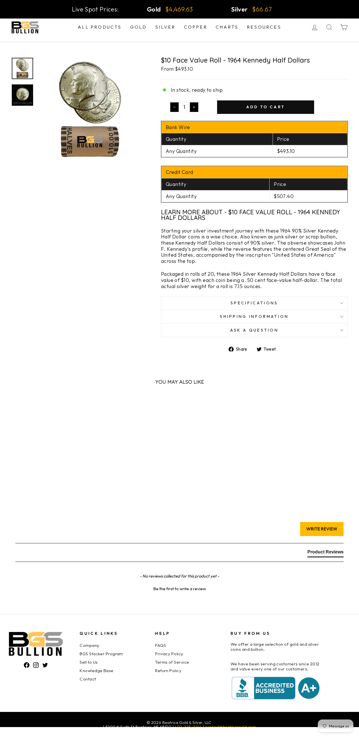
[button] (179, 588)
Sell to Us (89, 662)
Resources (264, 27)
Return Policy (168, 670)
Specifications (254, 302)
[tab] (325, 553)
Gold (138, 27)
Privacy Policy (169, 653)
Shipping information (254, 316)
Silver (165, 27)
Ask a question (254, 330)
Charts (227, 27)
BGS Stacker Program (101, 653)
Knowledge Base (96, 670)
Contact (88, 679)
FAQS (160, 645)
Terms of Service (172, 662)
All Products (99, 27)
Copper (195, 27)
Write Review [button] (321, 529)
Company (89, 645)
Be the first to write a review (179, 588)
